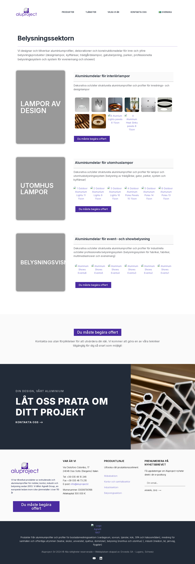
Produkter (68, 12)
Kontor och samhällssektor (117, 481)
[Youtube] (94, 558)
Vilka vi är (113, 12)
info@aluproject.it (79, 484)
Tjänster (91, 12)
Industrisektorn (111, 487)
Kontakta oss (139, 12)
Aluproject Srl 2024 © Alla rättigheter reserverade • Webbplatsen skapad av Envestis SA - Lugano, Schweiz (98, 551)
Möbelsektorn (110, 475)
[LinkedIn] (101, 558)
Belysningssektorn (113, 493)
